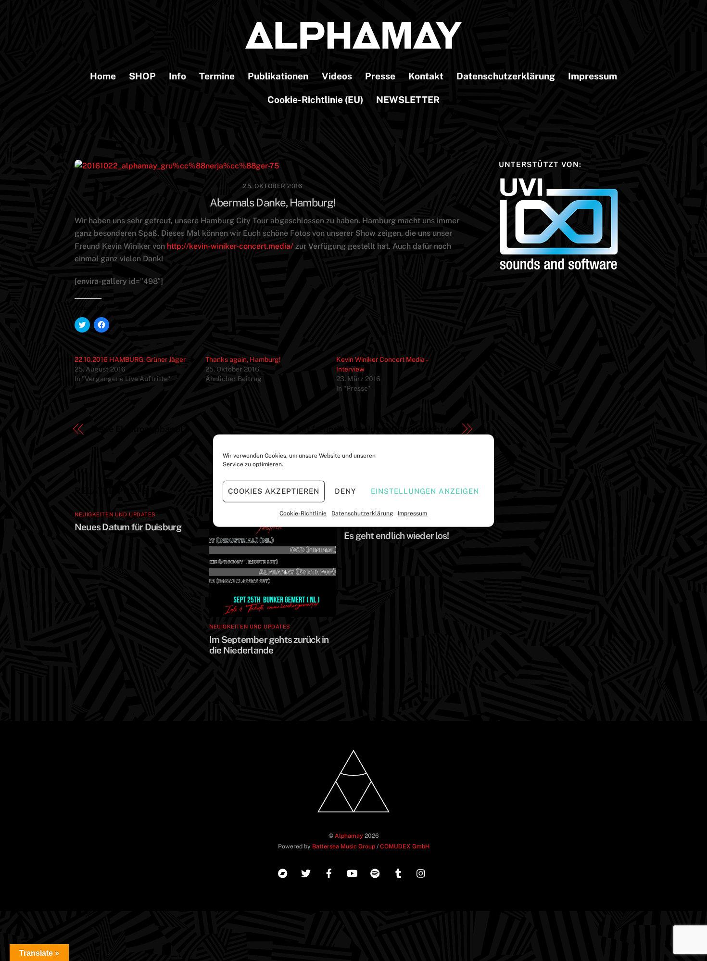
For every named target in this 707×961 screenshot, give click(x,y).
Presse (380, 76)
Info (177, 76)
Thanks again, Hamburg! (243, 359)
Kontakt (425, 76)
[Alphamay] (353, 43)
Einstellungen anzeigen (425, 491)
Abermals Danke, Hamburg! (273, 202)
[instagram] (421, 872)
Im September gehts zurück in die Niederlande (269, 644)
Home (103, 76)
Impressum (412, 513)
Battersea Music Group (343, 846)
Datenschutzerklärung (362, 513)
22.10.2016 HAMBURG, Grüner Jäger (130, 359)
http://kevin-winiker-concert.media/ (230, 246)
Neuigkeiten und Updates (115, 514)
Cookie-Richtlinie (303, 513)
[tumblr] (398, 872)
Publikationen (278, 76)
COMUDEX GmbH (404, 846)
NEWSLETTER (408, 99)
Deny (345, 491)
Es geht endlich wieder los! (396, 535)
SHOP (142, 76)
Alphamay (349, 835)
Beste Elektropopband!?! (140, 429)
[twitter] (306, 872)
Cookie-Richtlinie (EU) (315, 99)
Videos (337, 76)
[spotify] (375, 872)
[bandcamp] (282, 872)
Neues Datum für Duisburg (128, 527)
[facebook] (329, 872)
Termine (217, 76)
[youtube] (352, 872)
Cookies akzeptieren (273, 491)
